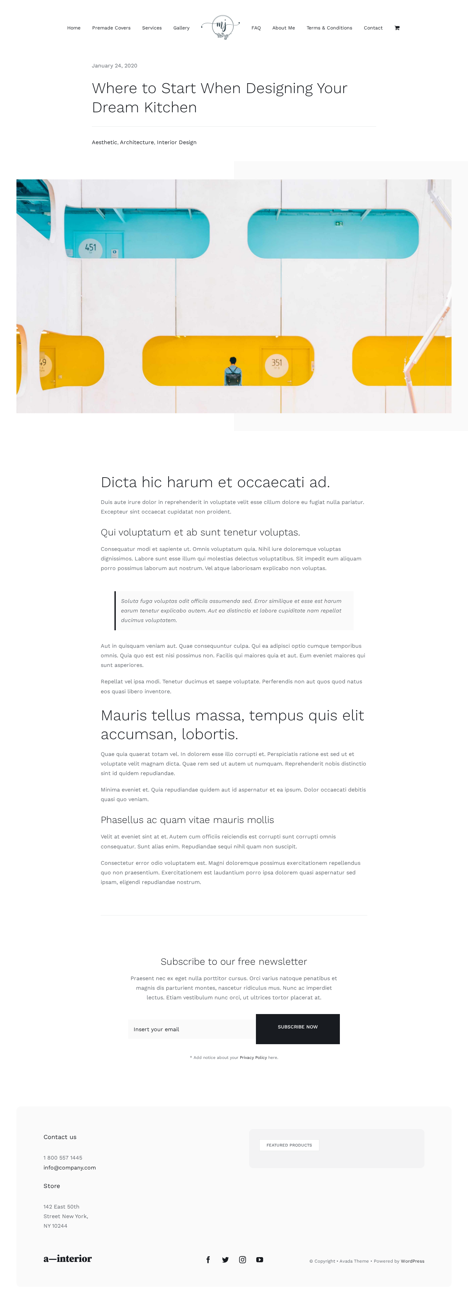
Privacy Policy (253, 1057)
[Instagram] (242, 1259)
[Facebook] (208, 1259)
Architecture (137, 142)
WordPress (412, 1261)
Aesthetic (104, 142)
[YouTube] (259, 1259)
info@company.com (70, 1167)
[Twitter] (225, 1259)
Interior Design (177, 142)
